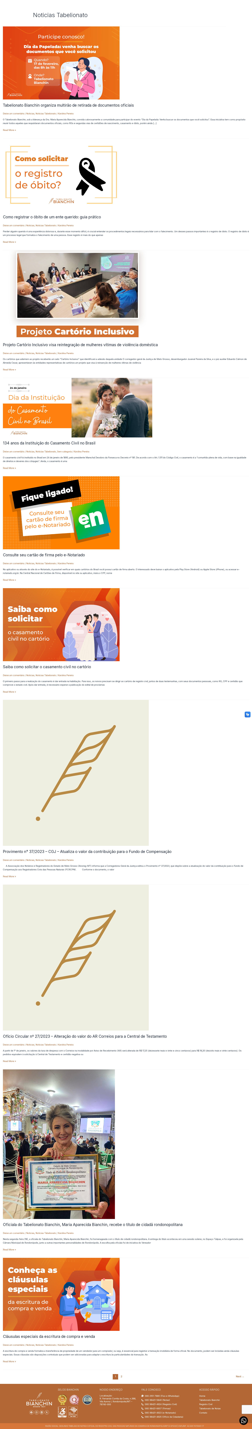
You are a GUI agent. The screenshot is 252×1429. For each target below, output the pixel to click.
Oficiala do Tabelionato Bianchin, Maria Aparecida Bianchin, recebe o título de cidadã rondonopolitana (93, 1224)
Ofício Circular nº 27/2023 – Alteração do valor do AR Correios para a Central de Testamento (85, 1036)
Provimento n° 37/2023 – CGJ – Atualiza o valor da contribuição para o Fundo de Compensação (87, 851)
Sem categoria (64, 451)
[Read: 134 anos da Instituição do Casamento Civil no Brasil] (77, 407)
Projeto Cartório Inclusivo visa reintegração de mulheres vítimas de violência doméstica (80, 344)
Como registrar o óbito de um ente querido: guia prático (52, 217)
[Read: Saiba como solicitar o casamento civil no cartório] (61, 624)
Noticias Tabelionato (46, 113)
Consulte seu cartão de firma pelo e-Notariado (44, 555)
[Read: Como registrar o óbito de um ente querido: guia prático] (61, 174)
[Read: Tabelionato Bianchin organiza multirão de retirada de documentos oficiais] (61, 62)
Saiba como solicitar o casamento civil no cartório (47, 667)
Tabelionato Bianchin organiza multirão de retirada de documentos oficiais (68, 105)
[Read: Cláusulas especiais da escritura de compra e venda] (61, 1294)
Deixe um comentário (13, 113)
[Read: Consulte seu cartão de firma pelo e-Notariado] (61, 512)
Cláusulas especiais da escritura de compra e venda (49, 1336)
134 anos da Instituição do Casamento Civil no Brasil (49, 443)
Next (240, 1376)
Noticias (30, 113)
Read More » (9, 129)
